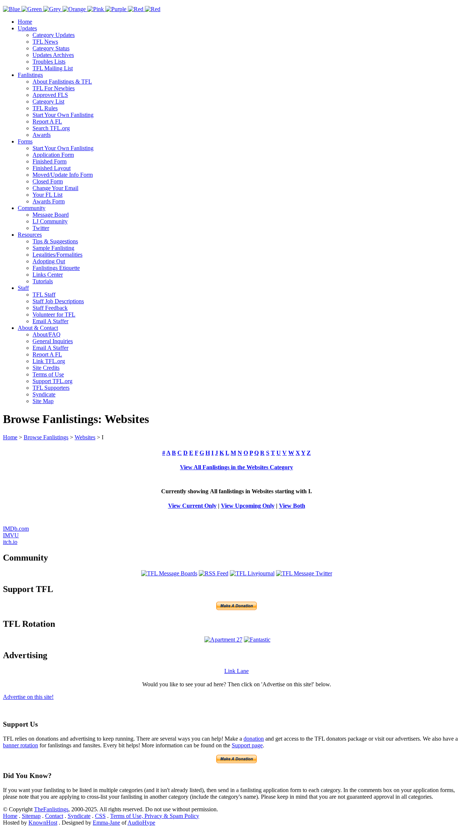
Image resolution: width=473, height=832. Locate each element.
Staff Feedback (50, 308)
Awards (42, 135)
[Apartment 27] (223, 639)
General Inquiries (53, 341)
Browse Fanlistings (46, 437)
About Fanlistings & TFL (62, 81)
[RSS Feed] (213, 573)
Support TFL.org (52, 381)
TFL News (45, 41)
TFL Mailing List (53, 68)
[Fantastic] (257, 639)
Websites (85, 437)
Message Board (51, 215)
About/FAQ (47, 334)
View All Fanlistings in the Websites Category (236, 467)
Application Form (53, 155)
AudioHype (141, 822)
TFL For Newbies (54, 88)
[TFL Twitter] (304, 573)
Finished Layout (52, 168)
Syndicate (44, 394)
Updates (27, 28)
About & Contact (38, 328)
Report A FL (47, 121)
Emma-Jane (106, 822)
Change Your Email (55, 188)
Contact (54, 816)
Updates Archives (53, 55)
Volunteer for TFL (54, 314)
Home (25, 21)
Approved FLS (50, 95)
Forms (25, 141)
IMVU (11, 535)
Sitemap (31, 816)
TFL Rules (45, 108)
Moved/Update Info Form (63, 175)
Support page (247, 745)
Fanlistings (30, 75)
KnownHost (42, 822)
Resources (30, 234)
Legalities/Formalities (57, 254)
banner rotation (20, 745)
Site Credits (46, 368)
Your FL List (47, 195)
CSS (100, 816)
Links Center (48, 274)
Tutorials (43, 281)
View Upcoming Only (248, 506)
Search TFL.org (51, 128)
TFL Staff (44, 294)
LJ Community (50, 221)
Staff (23, 288)
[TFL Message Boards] (169, 573)
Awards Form (49, 201)
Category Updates (54, 35)
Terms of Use (48, 374)
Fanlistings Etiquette (56, 268)
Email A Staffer (50, 321)
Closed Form (48, 181)
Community (31, 208)
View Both (292, 506)
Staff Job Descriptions (58, 301)
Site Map (43, 401)
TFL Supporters (51, 388)
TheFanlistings (51, 809)
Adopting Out (49, 261)
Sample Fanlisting (53, 248)
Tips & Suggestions (55, 241)
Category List (48, 101)
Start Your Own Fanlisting (63, 115)
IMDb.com (16, 528)
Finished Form (50, 161)
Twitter (41, 228)
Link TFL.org (49, 361)
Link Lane (236, 671)
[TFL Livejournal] (252, 573)
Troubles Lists (49, 61)
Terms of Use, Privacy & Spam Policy (154, 816)
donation (254, 738)
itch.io (10, 542)
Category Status (51, 48)
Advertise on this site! (28, 697)
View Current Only (192, 506)
